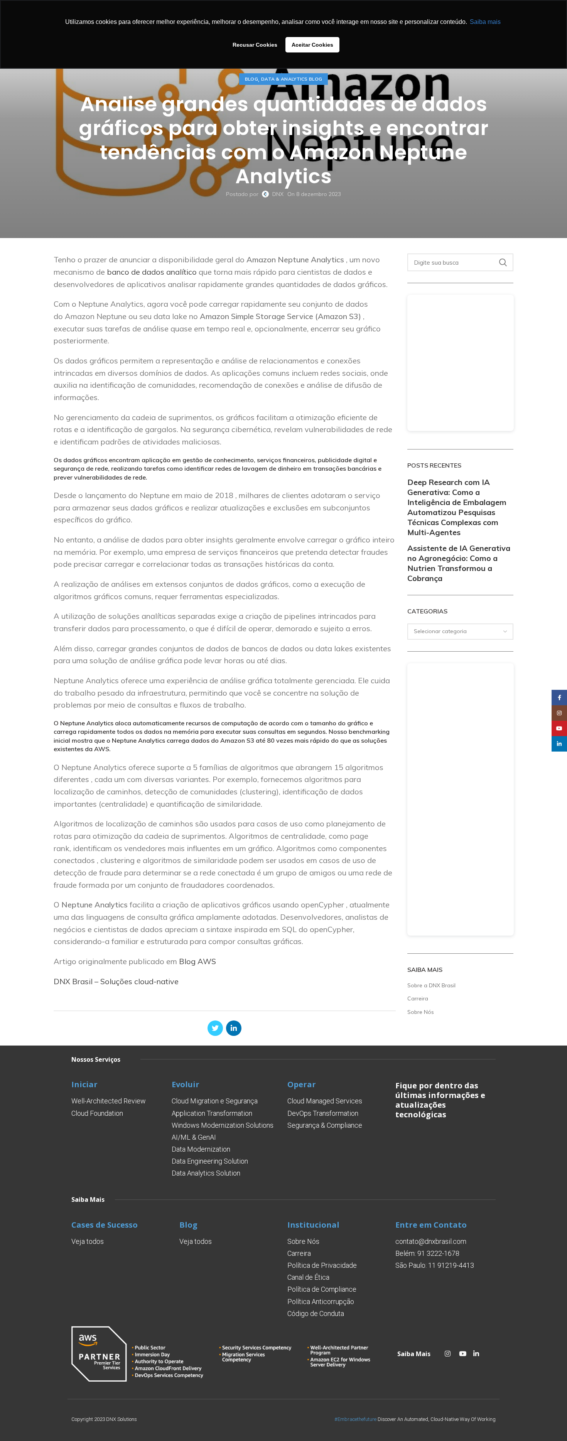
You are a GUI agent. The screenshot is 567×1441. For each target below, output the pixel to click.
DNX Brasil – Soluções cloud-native (116, 981)
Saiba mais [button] (485, 22)
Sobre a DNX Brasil (431, 985)
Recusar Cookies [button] (255, 45)
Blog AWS (197, 961)
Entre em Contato (431, 1225)
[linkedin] (233, 1028)
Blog (251, 79)
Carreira (417, 998)
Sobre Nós (420, 1012)
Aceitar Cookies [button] (312, 45)
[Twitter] (215, 1028)
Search (503, 262)
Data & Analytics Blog (291, 79)
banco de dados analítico (152, 272)
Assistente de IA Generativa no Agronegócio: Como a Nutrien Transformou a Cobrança (458, 563)
